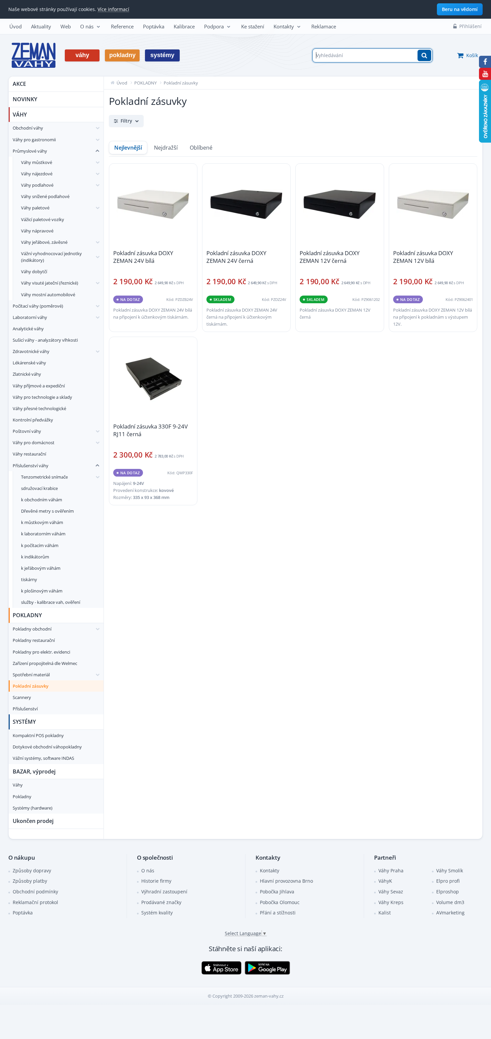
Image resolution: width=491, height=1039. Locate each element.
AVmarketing (450, 912)
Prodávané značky (161, 902)
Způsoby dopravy (32, 870)
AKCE (19, 84)
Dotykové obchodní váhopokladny (47, 747)
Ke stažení (252, 26)
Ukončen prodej (33, 821)
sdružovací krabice (39, 488)
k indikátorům (35, 557)
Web (65, 26)
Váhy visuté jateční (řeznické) (49, 283)
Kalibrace (184, 26)
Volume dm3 (450, 902)
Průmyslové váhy (30, 151)
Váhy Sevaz (390, 891)
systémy (162, 55)
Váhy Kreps (390, 902)
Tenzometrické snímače (44, 477)
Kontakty (284, 26)
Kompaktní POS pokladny (38, 735)
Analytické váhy (28, 329)
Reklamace (323, 26)
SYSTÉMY (24, 721)
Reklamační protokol (35, 902)
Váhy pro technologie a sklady (42, 397)
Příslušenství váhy (30, 466)
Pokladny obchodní (32, 629)
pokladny (122, 55)
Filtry (126, 121)
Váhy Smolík (449, 870)
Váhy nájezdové (36, 174)
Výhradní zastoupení (164, 891)
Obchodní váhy (28, 128)
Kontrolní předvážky (33, 420)
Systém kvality (157, 912)
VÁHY (20, 114)
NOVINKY (25, 99)
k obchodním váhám (41, 500)
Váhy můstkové (36, 162)
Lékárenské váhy (29, 363)
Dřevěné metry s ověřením (47, 511)
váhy (82, 55)
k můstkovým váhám (42, 522)
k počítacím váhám (39, 545)
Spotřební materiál (31, 675)
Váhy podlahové (37, 185)
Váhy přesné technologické (39, 408)
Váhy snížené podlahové (45, 196)
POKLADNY (27, 615)
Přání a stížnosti (278, 912)
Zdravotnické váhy (31, 351)
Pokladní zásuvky (30, 686)
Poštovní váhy (27, 431)
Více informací (113, 9)
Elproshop (447, 891)
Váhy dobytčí (34, 272)
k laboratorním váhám (43, 534)
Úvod (15, 26)
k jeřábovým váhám (40, 568)
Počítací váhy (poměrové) (38, 306)
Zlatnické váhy (27, 374)
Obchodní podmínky (35, 891)
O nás (87, 26)
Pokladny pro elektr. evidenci (41, 652)
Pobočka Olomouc (280, 902)
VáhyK (385, 881)
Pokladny (22, 797)
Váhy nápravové (37, 231)
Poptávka (153, 26)
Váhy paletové (35, 208)
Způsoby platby (30, 881)
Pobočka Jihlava (277, 891)
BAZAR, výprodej (34, 771)
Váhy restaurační (29, 454)
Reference (122, 26)
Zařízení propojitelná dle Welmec (45, 663)
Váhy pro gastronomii (34, 140)
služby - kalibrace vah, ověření (50, 602)
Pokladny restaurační (34, 640)
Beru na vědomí (460, 9)
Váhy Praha (390, 870)
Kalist (384, 912)
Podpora (214, 26)
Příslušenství (25, 709)
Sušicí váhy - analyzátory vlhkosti (45, 340)
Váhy (18, 785)
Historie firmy (156, 881)
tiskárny (29, 579)
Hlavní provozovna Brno (286, 881)
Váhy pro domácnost (33, 443)
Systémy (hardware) (32, 808)
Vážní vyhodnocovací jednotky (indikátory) (51, 256)
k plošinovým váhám (41, 591)
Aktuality (41, 26)
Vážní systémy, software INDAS (43, 758)
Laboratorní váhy (30, 317)
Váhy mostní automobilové (48, 295)
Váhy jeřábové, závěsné (44, 242)
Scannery (22, 697)
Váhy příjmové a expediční (39, 386)
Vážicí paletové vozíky (42, 219)
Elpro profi (448, 881)
